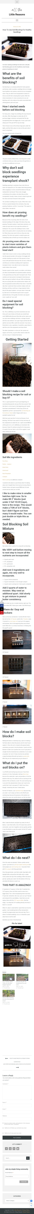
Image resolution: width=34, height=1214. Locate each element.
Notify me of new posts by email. (13, 1133)
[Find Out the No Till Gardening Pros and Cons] (22, 977)
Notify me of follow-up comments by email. (16, 1128)
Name (4, 1102)
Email (4, 1109)
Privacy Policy (25, 1210)
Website (5, 1116)
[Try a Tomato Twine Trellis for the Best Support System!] (9, 977)
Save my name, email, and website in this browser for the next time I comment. (17, 1124)
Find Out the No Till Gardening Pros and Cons (21, 983)
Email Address (9, 1172)
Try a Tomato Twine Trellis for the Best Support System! (8, 983)
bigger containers (12, 118)
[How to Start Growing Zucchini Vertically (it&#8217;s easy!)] (9, 993)
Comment (5, 1084)
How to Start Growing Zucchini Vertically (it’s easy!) (8, 999)
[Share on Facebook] (2, 605)
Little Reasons (17, 14)
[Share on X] (2, 609)
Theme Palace (26, 1212)
